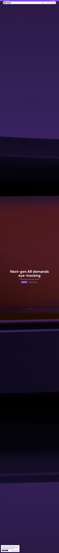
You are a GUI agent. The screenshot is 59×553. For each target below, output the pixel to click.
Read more (53, 0)
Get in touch (24, 282)
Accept (7, 550)
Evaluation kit (48, 2)
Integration (43, 2)
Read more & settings (15, 550)
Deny (3, 550)
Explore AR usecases (33, 282)
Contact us (53, 2)
